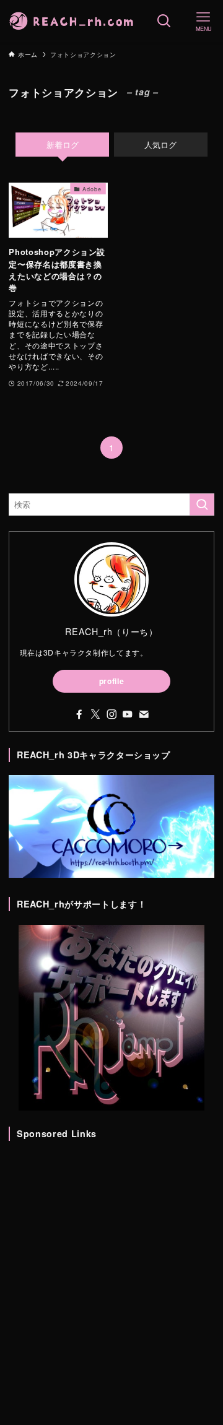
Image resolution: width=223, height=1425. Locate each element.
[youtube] (127, 714)
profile (111, 681)
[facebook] (79, 714)
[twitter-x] (95, 714)
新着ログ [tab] (62, 144)
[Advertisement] (111, 1265)
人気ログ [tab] (160, 144)
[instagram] (111, 714)
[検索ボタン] (164, 21)
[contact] (144, 714)
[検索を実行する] (202, 504)
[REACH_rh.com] (72, 21)
